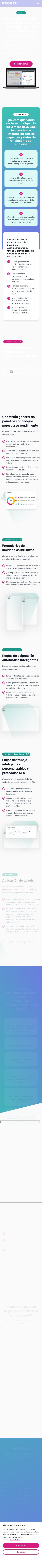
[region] (21, 1539)
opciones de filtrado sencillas (14, 887)
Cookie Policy (15, 1540)
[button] (38, 3)
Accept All (21, 1545)
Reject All (21, 1552)
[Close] (40, 1522)
